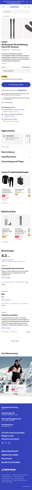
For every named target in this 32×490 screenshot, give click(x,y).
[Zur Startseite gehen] (14, 7)
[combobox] (16, 71)
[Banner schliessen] (29, 2)
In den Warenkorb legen (16, 84)
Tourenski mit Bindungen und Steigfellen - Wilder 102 (7, 231)
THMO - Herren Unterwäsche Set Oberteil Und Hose (7, 191)
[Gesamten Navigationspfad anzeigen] (2, 16)
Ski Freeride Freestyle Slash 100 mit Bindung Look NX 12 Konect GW (20, 231)
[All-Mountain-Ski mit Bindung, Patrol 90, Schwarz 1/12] (12, 28)
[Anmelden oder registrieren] (25, 7)
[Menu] (3, 7)
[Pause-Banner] (27, 2)
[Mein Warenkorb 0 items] (29, 7)
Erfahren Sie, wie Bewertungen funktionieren (12, 261)
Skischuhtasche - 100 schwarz (19, 190)
